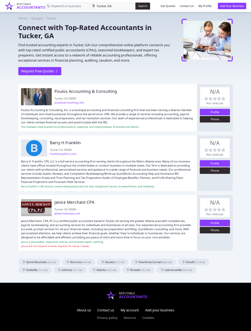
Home (22, 18)
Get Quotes (168, 6)
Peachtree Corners (155, 262)
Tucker (51, 18)
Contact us (105, 310)
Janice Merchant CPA (74, 202)
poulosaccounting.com (69, 102)
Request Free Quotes (38, 71)
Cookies (148, 318)
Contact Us (187, 6)
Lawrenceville (178, 270)
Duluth (195, 262)
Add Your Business (232, 6)
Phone (215, 119)
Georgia (37, 18)
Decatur (114, 262)
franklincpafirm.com (63, 154)
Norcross (80, 262)
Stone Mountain (40, 262)
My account (130, 310)
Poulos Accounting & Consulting (85, 91)
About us (84, 310)
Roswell (139, 270)
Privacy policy (107, 318)
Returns (130, 318)
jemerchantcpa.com (67, 213)
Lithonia (71, 270)
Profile (215, 112)
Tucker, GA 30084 (65, 98)
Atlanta (106, 270)
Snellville (36, 270)
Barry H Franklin (65, 142)
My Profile (205, 6)
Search (142, 6)
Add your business (159, 310)
